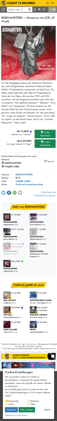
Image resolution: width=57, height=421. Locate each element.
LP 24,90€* (42, 214)
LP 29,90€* (42, 310)
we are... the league (41, 301)
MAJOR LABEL (23, 181)
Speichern (11, 409)
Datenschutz (10, 415)
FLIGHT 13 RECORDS (21, 3)
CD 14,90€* (42, 307)
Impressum (22, 415)
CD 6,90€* (16, 261)
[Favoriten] (39, 9)
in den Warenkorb (45, 134)
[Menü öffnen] (3, 9)
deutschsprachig (34, 184)
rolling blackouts (10, 316)
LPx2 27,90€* (17, 246)
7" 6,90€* (41, 229)
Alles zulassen (26, 409)
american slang (38, 316)
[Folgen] (43, 9)
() (54, 9)
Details (47, 409)
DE (47, 3)
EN (52, 3)
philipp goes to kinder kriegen (39, 254)
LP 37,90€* (42, 293)
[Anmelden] (35, 9)
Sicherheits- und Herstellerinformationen (45, 194)
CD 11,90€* (16, 244)
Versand (53, 348)
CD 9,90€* (16, 307)
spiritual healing (36, 330)
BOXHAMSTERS (24, 174)
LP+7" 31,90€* (17, 229)
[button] (3, 193)
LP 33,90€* (16, 322)
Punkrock (20, 184)
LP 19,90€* (16, 214)
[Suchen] (29, 9)
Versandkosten (31, 344)
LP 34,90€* (16, 293)
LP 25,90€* (42, 322)
